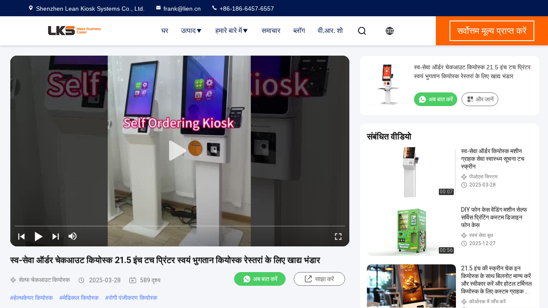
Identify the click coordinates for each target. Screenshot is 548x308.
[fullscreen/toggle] (338, 236)
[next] (55, 236)
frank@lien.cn (182, 8)
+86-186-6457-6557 (246, 8)
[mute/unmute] (72, 236)
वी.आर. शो (330, 30)
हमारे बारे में (228, 30)
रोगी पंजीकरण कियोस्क (133, 297)
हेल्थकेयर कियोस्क (33, 297)
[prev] (21, 236)
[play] (180, 151)
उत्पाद (188, 30)
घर (164, 30)
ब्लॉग (299, 30)
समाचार (271, 30)
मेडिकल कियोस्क (80, 297)
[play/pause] (38, 236)
